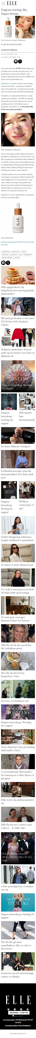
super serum (6, 252)
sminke (17, 258)
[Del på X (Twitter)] (20, 61)
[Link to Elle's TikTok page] (21, 1009)
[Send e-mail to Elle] (27, 1009)
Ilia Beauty (5, 83)
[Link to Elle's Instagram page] (8, 1009)
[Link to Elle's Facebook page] (15, 1009)
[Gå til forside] (11, 3)
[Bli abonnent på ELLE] (18, 1016)
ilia (20, 255)
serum (24, 252)
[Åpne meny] (3, 3)
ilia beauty (14, 255)
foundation (28, 255)
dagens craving (7, 258)
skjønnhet (15, 252)
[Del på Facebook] (16, 61)
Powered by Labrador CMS (18, 1034)
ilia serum (5, 255)
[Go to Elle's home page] (18, 1000)
